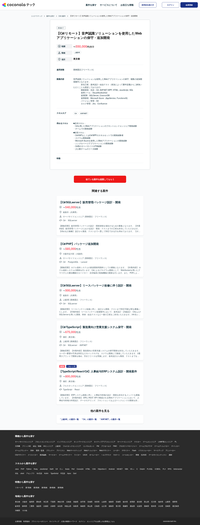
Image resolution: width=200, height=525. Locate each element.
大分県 (160, 506)
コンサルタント (88, 446)
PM (98, 446)
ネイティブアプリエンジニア (104, 441)
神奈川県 (61, 501)
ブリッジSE (26, 446)
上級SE (77, 52)
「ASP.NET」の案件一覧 (109, 419)
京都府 (45, 506)
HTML (88, 469)
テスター (137, 441)
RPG (169, 469)
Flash (134, 450)
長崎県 (146, 506)
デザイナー (126, 450)
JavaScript (44, 469)
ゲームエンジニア (149, 441)
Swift (51, 469)
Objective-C (102, 469)
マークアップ (158, 450)
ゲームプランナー (21, 450)
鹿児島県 (175, 506)
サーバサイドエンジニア (24, 441)
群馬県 (132, 501)
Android (112, 469)
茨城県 (118, 501)
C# (76, 113)
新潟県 (139, 501)
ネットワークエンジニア (83, 441)
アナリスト (61, 450)
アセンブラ (30, 473)
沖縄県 (17, 510)
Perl (73, 469)
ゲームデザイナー (65, 455)
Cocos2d (80, 469)
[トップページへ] (18, 5)
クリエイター (33, 455)
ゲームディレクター (161, 446)
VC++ (132, 469)
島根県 (82, 506)
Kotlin (46, 473)
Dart (74, 473)
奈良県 (60, 506)
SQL (16, 473)
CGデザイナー (20, 455)
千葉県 (52, 501)
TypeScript (54, 473)
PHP (22, 469)
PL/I (164, 469)
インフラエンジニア (64, 441)
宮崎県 (167, 506)
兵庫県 (52, 506)
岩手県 (82, 501)
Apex (69, 473)
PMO (115, 446)
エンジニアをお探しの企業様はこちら (101, 521)
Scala (67, 469)
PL (176, 441)
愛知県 (38, 501)
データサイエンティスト (158, 455)
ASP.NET (83, 113)
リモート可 (19, 487)
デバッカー (175, 446)
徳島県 (111, 506)
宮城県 (89, 501)
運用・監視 (40, 450)
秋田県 (97, 501)
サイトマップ (54, 521)
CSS (94, 469)
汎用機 (17, 446)
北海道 (68, 501)
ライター (77, 455)
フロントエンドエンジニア (45, 441)
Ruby (36, 469)
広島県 (97, 506)
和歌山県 (68, 506)
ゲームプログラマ (145, 446)
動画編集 (43, 455)
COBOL (158, 469)
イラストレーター (144, 450)
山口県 (104, 506)
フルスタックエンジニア (72, 446)
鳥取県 (75, 506)
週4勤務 (52, 487)
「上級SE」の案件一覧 (69, 419)
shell (22, 473)
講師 (170, 455)
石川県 (153, 501)
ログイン (82, 521)
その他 (24, 510)
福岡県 (31, 501)
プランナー (50, 450)
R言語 (63, 473)
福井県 (160, 501)
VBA (126, 469)
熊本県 (153, 506)
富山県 (146, 501)
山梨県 (167, 501)
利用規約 (26, 521)
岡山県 (89, 506)
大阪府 (24, 501)
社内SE (144, 455)
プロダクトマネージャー (128, 446)
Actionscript (177, 469)
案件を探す (91, 4)
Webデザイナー (105, 450)
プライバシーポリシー (39, 521)
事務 (137, 455)
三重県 (31, 506)
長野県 (174, 501)
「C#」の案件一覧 (89, 419)
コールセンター (127, 455)
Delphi (142, 469)
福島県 (111, 501)
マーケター (53, 455)
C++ (61, 469)
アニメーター (170, 450)
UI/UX (85, 455)
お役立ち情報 (127, 4)
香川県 (118, 506)
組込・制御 (37, 446)
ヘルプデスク (106, 455)
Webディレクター (90, 450)
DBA (32, 450)
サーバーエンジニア (124, 441)
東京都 (17, 501)
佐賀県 (139, 506)
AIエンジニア (48, 446)
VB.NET (120, 469)
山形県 (104, 501)
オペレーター (94, 455)
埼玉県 (45, 501)
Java (17, 469)
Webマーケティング (74, 450)
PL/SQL (150, 469)
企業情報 (18, 521)
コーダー (116, 450)
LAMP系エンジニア (165, 441)
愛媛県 (125, 506)
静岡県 (24, 506)
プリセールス (106, 446)
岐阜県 (17, 506)
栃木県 (125, 501)
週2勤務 (36, 487)
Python (29, 469)
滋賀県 (38, 506)
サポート (116, 455)
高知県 (132, 506)
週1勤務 (28, 487)
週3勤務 (44, 487)
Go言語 (39, 473)
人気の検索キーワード (69, 521)
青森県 (75, 501)
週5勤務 (60, 487)
